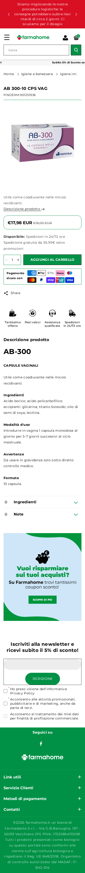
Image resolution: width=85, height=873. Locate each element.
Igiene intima (72, 74)
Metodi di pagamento (25, 798)
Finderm (11, 95)
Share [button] (16, 293)
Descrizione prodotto (22, 209)
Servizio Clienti (18, 788)
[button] (7, 37)
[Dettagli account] (65, 38)
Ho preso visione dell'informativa (38, 691)
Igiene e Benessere (37, 74)
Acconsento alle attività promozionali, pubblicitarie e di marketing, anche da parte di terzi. (42, 703)
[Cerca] (76, 50)
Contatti (12, 809)
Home (9, 74)
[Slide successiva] (76, 14)
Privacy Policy (22, 693)
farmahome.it (38, 822)
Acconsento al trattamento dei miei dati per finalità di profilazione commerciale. (44, 716)
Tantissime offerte (13, 324)
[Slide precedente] (9, 14)
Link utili (12, 777)
